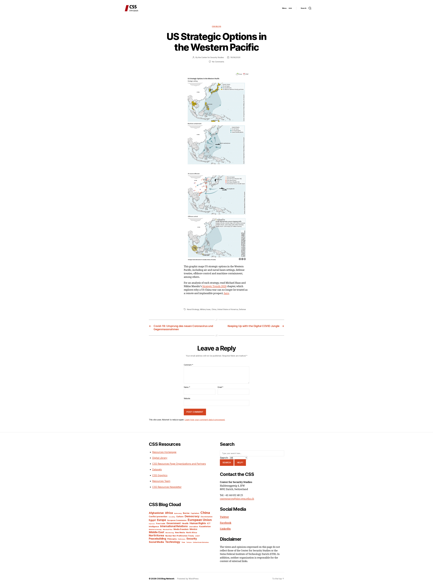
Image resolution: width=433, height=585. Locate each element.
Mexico (193, 529)
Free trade (160, 523)
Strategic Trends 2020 (214, 286)
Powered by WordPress (188, 578)
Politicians (181, 539)
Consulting (172, 517)
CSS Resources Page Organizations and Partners (179, 463)
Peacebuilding (157, 538)
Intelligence (154, 526)
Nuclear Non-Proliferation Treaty (179, 536)
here (226, 293)
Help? (240, 462)
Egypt (152, 520)
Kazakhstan (205, 526)
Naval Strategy (193, 309)
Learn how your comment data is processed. (205, 419)
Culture (179, 516)
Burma (186, 513)
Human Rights (198, 523)
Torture (189, 542)
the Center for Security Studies (211, 57)
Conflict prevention (158, 516)
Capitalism (195, 513)
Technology (172, 542)
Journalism (193, 527)
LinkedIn (225, 528)
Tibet (183, 542)
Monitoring (169, 532)
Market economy (155, 529)
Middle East (156, 532)
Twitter (224, 517)
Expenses (152, 523)
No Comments (218, 62)
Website (187, 398)
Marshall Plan (167, 529)
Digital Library (159, 457)
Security (191, 538)
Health (185, 523)
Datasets (157, 469)
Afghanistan (156, 512)
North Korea (156, 535)
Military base (205, 309)
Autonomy (178, 513)
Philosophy (172, 539)
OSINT (197, 536)
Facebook (225, 522)
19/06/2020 (235, 57)
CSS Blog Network (165, 578)
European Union (200, 520)
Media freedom (181, 529)
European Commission (177, 520)
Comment (188, 365)
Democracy (192, 516)
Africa (169, 513)
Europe (161, 520)
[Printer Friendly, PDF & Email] (242, 74)
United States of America (227, 309)
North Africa (191, 532)
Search (227, 462)
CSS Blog (216, 26)
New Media (180, 532)
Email (220, 387)
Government (173, 523)
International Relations (174, 526)
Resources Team (161, 481)
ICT (208, 523)
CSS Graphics (159, 475)
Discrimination (206, 517)
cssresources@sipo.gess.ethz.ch (237, 498)
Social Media (156, 541)
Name (187, 387)
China (214, 309)
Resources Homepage (164, 452)
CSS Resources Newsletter (167, 487)
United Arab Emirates (201, 542)
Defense (242, 309)
